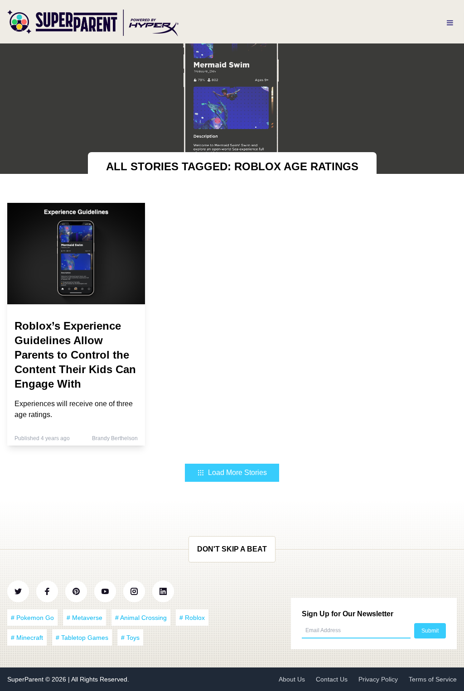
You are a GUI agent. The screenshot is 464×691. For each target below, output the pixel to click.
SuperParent (26, 679)
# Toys (130, 637)
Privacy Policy (378, 679)
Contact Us (332, 679)
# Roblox (192, 617)
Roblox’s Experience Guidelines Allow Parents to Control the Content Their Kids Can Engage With (75, 355)
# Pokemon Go (32, 617)
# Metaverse (84, 617)
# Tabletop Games (82, 637)
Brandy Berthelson (115, 438)
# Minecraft (27, 637)
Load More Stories (237, 472)
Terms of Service (433, 679)
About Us (292, 679)
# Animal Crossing (141, 617)
